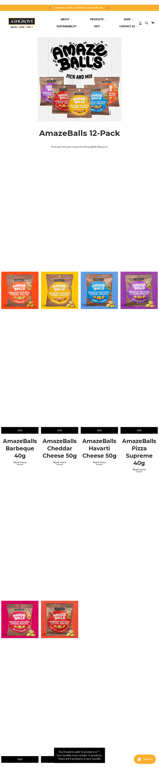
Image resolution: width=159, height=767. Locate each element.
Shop (127, 19)
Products (97, 19)
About (65, 19)
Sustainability (67, 26)
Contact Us (127, 26)
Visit (97, 26)
